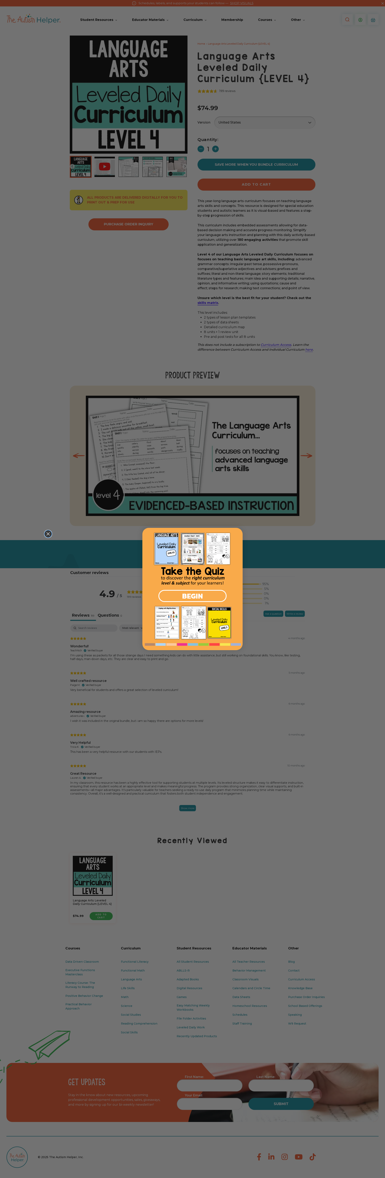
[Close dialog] (48, 533)
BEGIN (192, 596)
